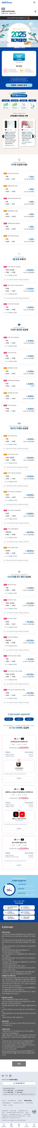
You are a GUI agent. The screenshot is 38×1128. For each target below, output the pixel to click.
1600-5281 (10, 1092)
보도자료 (10, 1105)
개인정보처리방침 (28, 1100)
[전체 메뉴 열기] (34, 2)
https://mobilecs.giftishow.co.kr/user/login (13, 1051)
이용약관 (20, 1100)
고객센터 (5, 1105)
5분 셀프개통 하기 (20, 1083)
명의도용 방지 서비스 (19, 1103)
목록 (19, 1064)
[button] (34, 136)
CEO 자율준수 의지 (12, 1100)
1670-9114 (20, 1090)
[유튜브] (2, 1075)
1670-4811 (10, 1090)
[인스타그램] (6, 1075)
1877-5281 (19, 1092)
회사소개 (4, 1100)
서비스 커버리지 (29, 1103)
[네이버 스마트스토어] (10, 1075)
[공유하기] (35, 11)
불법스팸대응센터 (7, 1103)
